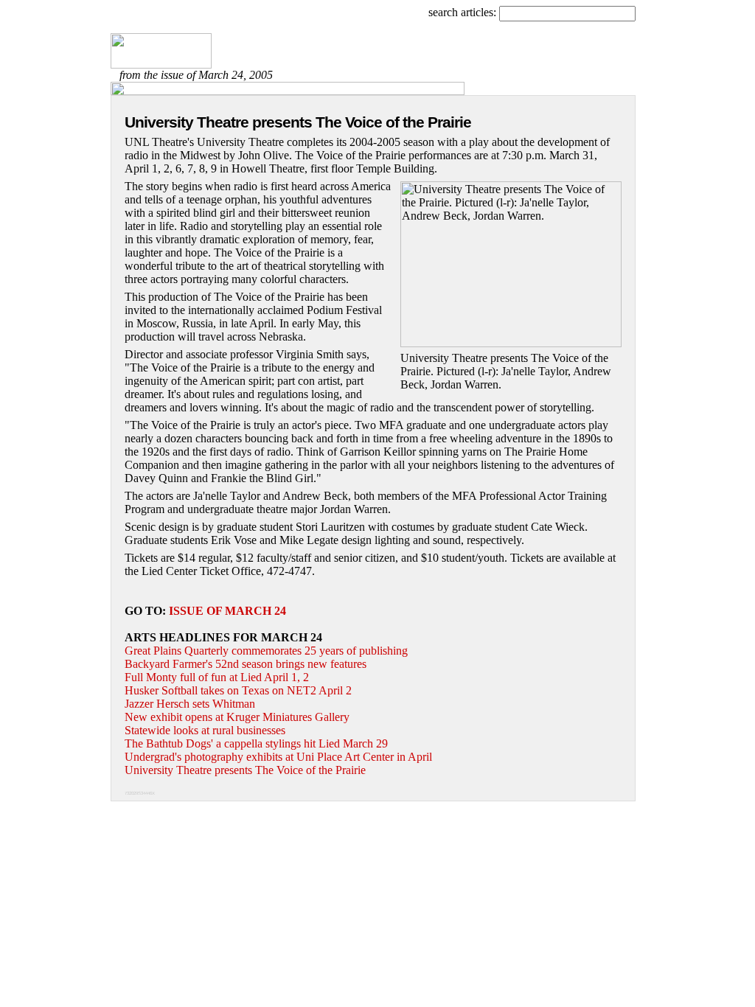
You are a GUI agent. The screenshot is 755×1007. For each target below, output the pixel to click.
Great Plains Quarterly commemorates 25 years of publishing (266, 650)
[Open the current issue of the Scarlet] (161, 64)
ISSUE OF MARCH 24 (227, 610)
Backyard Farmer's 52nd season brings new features (245, 664)
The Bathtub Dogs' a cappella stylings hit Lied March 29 (256, 743)
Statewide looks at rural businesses (205, 730)
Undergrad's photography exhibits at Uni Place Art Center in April (278, 756)
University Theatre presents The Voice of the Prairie (245, 770)
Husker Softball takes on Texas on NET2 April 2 (238, 690)
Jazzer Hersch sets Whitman (190, 703)
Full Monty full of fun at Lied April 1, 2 (217, 677)
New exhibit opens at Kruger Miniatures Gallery (237, 717)
